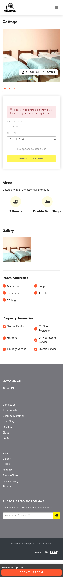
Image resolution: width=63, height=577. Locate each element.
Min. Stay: (14, 127)
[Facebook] (4, 388)
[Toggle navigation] (56, 7)
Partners (7, 470)
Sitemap (7, 486)
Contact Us (9, 405)
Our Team (8, 427)
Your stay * (14, 122)
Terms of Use (10, 475)
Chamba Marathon (14, 416)
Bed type (12, 133)
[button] (31, 79)
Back (11, 89)
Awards (7, 453)
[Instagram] (8, 388)
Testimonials (10, 410)
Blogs (6, 432)
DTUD (6, 464)
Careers (7, 459)
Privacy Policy (11, 481)
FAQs (6, 438)
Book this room (31, 158)
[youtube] (12, 388)
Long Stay (8, 421)
